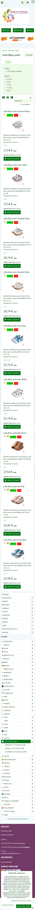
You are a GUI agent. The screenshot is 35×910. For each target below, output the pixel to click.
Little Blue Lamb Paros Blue (15, 540)
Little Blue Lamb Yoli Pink (14, 486)
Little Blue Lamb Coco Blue (15, 326)
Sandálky (5, 608)
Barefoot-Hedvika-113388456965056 (17, 819)
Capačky (5, 601)
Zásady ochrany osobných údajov (21, 901)
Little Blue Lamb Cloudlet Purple (17, 218)
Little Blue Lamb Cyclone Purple (17, 111)
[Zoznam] (7, 98)
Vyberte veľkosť (13, 159)
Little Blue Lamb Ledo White (15, 379)
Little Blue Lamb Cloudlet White (16, 272)
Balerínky (6, 605)
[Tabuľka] (11, 98)
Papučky (5, 619)
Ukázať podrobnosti (8, 905)
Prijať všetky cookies (24, 906)
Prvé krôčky (6, 598)
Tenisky (5, 612)
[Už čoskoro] (17, 42)
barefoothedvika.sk (7, 835)
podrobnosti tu (16, 889)
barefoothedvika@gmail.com (10, 853)
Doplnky (5, 632)
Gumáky (5, 622)
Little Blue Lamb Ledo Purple (15, 165)
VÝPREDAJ (5, 594)
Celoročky (6, 615)
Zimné (4, 625)
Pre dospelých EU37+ (10, 629)
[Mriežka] (3, 98)
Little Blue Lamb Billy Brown (15, 433)
